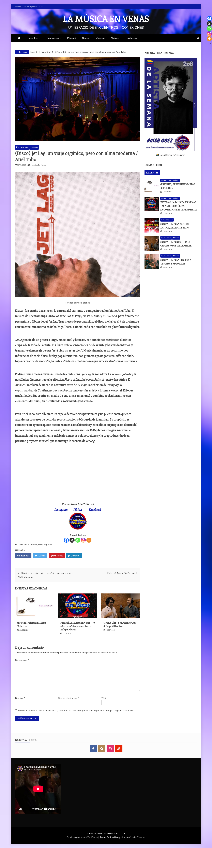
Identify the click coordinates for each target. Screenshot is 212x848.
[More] (88, 540)
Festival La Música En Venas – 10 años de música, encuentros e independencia (77, 626)
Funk (35, 544)
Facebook (95, 510)
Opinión (86, 37)
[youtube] (118, 748)
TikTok (77, 510)
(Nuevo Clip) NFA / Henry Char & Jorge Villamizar (120, 624)
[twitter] (101, 748)
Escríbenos (131, 37)
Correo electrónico (68, 697)
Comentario (22, 659)
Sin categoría (167, 220)
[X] (72, 540)
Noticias (115, 37)
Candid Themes (137, 837)
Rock (50, 544)
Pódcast (71, 37)
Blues (30, 544)
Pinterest (58, 555)
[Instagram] (83, 540)
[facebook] (93, 748)
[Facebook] (66, 540)
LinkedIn (74, 555)
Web (103, 697)
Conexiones (53, 37)
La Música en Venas (106, 19)
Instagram (60, 510)
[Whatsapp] (77, 540)
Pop (45, 544)
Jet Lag (40, 544)
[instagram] (110, 748)
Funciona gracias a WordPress (82, 837)
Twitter (41, 555)
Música (34, 147)
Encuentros (32, 37)
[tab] (152, 172)
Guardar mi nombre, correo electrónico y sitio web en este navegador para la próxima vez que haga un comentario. (76, 710)
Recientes (152, 172)
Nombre (20, 697)
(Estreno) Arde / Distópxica (121, 573)
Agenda (100, 37)
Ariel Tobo (23, 544)
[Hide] (211, 44)
